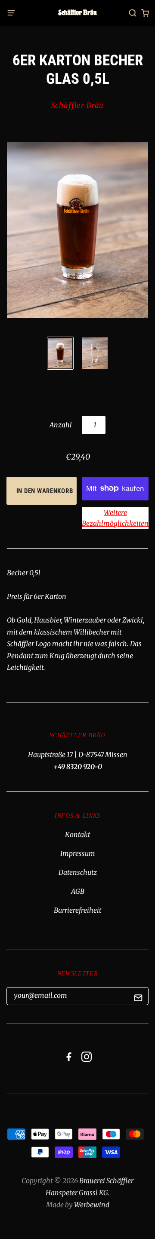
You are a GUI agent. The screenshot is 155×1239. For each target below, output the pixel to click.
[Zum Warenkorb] (145, 13)
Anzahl (61, 425)
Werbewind (91, 1205)
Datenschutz (78, 872)
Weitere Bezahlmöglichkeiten (115, 518)
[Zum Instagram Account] (86, 1059)
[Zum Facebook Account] (69, 1059)
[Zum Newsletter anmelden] (138, 999)
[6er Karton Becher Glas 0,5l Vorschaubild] (60, 353)
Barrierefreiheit (77, 910)
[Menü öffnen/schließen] (14, 13)
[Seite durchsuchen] (132, 13)
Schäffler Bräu (77, 105)
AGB (77, 891)
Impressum (77, 854)
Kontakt (77, 835)
